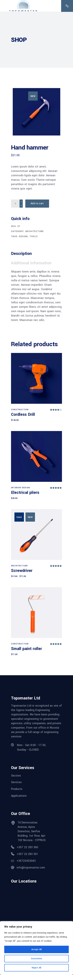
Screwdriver (21, 570)
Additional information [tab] (31, 263)
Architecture (34, 231)
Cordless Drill (23, 414)
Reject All (36, 967)
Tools (34, 236)
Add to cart (37, 203)
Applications (19, 796)
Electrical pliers (25, 492)
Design (23, 236)
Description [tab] (21, 253)
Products (16, 789)
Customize (36, 958)
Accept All (36, 949)
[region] (36, 948)
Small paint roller (26, 649)
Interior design (20, 487)
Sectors (16, 775)
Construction (20, 409)
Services (16, 782)
